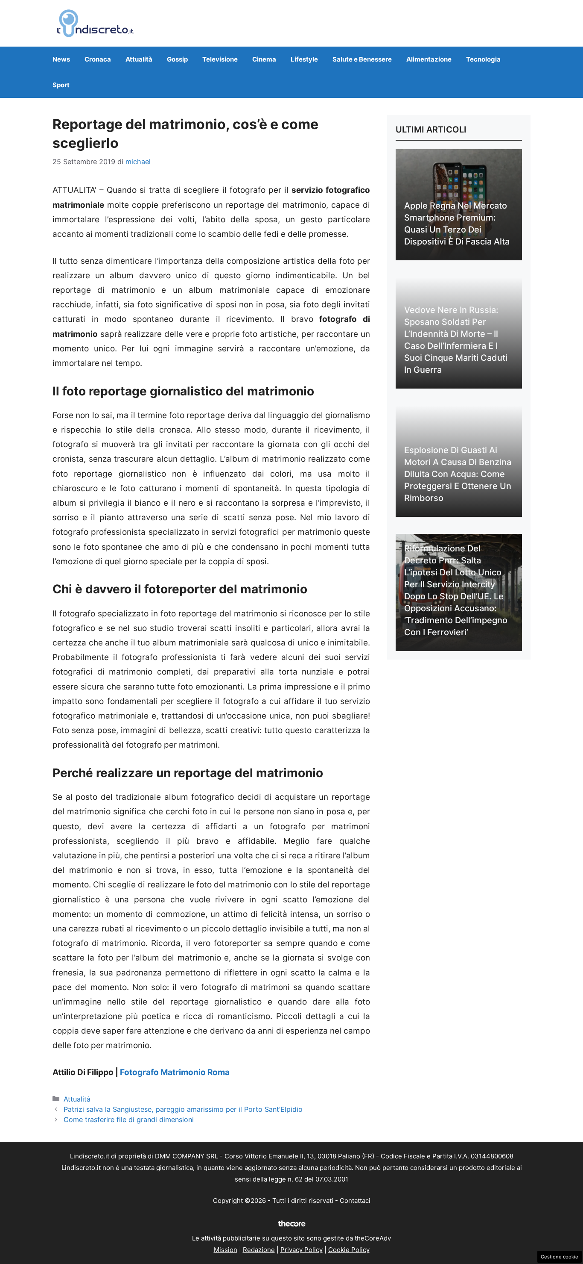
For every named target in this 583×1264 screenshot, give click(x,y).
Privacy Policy (301, 1250)
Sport (61, 85)
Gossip (177, 59)
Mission (225, 1250)
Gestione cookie (559, 1257)
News (61, 59)
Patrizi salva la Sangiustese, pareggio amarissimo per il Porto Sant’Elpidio (183, 1109)
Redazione (259, 1250)
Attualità (138, 59)
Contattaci (355, 1200)
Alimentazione (429, 59)
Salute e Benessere (362, 59)
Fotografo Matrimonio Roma (175, 1072)
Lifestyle (304, 59)
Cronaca (98, 59)
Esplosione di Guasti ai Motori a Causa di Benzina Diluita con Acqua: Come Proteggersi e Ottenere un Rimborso (457, 474)
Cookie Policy (349, 1250)
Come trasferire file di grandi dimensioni (129, 1119)
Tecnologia (483, 59)
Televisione (220, 59)
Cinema (264, 59)
